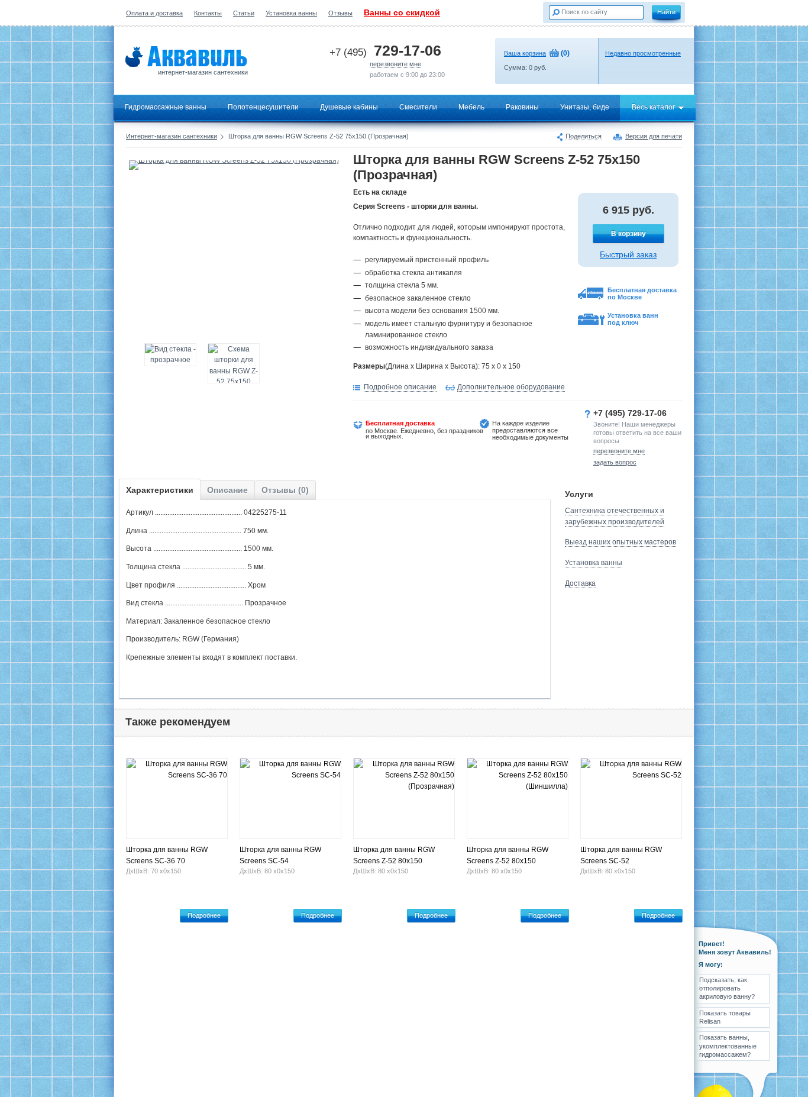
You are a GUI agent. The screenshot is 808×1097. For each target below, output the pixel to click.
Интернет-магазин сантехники (171, 136)
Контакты (208, 13)
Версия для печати (653, 137)
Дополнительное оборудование (511, 387)
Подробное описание (400, 387)
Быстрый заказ (628, 254)
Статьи (243, 13)
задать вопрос (614, 462)
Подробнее (204, 915)
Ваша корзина (525, 53)
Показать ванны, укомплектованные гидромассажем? (728, 1046)
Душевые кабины (349, 107)
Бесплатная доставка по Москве (642, 293)
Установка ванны (291, 13)
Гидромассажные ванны (165, 107)
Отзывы (340, 13)
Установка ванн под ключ (632, 319)
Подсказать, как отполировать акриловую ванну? (727, 988)
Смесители (418, 107)
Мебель (471, 107)
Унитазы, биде (584, 107)
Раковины (522, 107)
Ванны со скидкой (402, 12)
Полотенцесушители (263, 107)
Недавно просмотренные (643, 53)
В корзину (628, 234)
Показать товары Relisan (725, 1017)
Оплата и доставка (154, 13)
